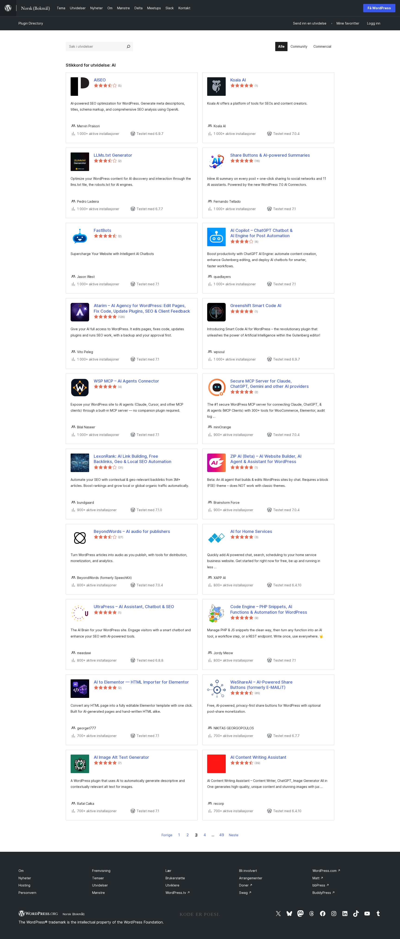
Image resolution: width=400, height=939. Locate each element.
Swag (245, 893)
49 (221, 835)
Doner (246, 885)
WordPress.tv (178, 893)
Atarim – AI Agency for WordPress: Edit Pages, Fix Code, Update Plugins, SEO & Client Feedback (142, 308)
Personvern (27, 893)
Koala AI (238, 80)
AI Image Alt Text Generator (121, 757)
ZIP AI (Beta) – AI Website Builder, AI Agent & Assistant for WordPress (265, 459)
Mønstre (98, 893)
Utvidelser (100, 885)
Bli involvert (248, 871)
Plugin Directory (31, 23)
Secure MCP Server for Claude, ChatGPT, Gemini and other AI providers (269, 384)
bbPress (320, 885)
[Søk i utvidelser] (128, 46)
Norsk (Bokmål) (73, 914)
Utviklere (172, 885)
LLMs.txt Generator (113, 155)
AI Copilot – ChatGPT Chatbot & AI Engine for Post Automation (261, 233)
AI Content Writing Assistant (258, 757)
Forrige (167, 835)
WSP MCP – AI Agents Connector (126, 381)
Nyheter (25, 878)
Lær (168, 871)
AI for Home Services (251, 531)
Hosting (24, 885)
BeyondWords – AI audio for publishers (132, 531)
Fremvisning (101, 871)
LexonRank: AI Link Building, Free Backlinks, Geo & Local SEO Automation (132, 459)
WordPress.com (326, 871)
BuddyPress (323, 893)
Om (21, 871)
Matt (317, 878)
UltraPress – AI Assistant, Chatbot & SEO (134, 606)
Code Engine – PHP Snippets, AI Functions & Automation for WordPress (268, 609)
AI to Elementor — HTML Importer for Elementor (141, 682)
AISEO (100, 80)
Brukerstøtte (175, 878)
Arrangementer (250, 878)
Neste (233, 835)
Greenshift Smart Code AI (255, 305)
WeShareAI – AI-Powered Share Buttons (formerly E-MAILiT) (261, 685)
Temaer (98, 878)
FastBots (102, 230)
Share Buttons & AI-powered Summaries (270, 155)
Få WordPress (379, 8)
